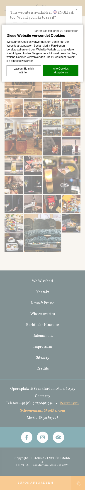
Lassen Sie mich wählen (24, 70)
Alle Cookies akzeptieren (61, 70)
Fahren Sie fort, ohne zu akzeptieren (56, 30)
